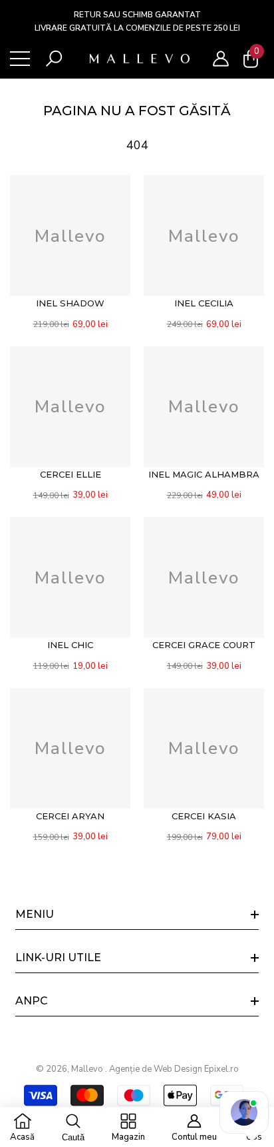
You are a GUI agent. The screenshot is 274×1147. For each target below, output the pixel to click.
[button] (54, 59)
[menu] (20, 59)
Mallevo (88, 1069)
